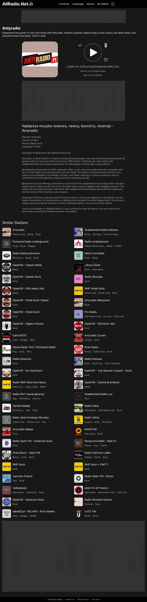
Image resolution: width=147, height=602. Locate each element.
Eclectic (36, 398)
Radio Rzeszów (22, 358)
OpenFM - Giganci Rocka (28, 323)
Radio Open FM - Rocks (99, 476)
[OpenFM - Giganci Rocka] (6, 326)
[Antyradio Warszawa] (78, 302)
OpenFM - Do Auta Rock (27, 370)
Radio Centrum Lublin (98, 452)
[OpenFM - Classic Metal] (6, 267)
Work (31, 457)
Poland (34, 140)
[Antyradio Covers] (78, 337)
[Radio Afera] (78, 408)
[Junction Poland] (6, 478)
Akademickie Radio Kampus (101, 229)
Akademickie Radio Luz (99, 394)
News (87, 515)
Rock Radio (91, 347)
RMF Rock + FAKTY (96, 464)
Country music (111, 234)
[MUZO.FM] (78, 431)
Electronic (18, 257)
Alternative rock (93, 316)
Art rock (107, 316)
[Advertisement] (73, 16)
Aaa (14, 398)
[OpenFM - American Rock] (6, 502)
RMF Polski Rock (95, 288)
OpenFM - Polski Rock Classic (31, 300)
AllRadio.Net (15, 3)
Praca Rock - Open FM (26, 452)
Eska (15, 339)
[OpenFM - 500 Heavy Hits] (6, 290)
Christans (107, 422)
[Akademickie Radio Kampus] (78, 232)
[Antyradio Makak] (6, 431)
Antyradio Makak (23, 429)
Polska (118, 246)
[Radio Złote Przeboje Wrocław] (6, 419)
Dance (88, 445)
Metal (33, 143)
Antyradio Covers (95, 335)
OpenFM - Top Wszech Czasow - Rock (108, 370)
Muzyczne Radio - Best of (100, 440)
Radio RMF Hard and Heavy (29, 382)
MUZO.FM (91, 429)
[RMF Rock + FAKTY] (78, 466)
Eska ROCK (19, 335)
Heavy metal (31, 386)
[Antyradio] (6, 232)
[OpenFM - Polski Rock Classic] (6, 302)
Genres (90, 3)
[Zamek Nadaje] (6, 408)
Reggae (32, 246)
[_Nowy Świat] (78, 267)
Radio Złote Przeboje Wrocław (31, 417)
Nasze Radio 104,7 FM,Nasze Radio (34, 347)
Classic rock (19, 234)
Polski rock (104, 293)
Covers (88, 339)
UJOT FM (90, 511)
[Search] (112, 3)
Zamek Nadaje (21, 405)
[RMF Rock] (6, 466)
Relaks (33, 515)
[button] (93, 52)
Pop (15, 351)
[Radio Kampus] (78, 361)
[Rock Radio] (78, 349)
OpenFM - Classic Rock (27, 276)
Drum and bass (112, 363)
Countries (64, 3)
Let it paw (95, 599)
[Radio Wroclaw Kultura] (78, 502)
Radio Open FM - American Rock (32, 440)
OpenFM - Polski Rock (26, 311)
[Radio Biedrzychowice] (6, 255)
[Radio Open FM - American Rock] (6, 443)
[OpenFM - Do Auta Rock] (6, 373)
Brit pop (97, 234)
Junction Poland (22, 476)
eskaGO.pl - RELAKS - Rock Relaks (34, 511)
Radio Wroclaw (94, 276)
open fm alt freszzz (96, 487)
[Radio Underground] (78, 243)
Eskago (23, 339)
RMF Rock (19, 464)
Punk (15, 246)
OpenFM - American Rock (28, 499)
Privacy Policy (83, 599)
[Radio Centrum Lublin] (78, 455)
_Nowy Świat (92, 265)
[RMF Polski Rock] (78, 290)
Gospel (88, 422)
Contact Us (69, 599)
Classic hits (18, 422)
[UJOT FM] (78, 513)
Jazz (27, 410)
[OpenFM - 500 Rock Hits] (78, 326)
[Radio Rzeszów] (6, 361)
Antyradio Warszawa (97, 300)
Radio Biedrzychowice (26, 253)
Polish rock (90, 293)
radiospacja (20, 487)
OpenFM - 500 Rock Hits (100, 323)
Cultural (89, 504)
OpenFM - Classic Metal (27, 265)
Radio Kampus (93, 358)
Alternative (97, 269)
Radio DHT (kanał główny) (29, 394)
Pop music (90, 433)
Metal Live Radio (95, 253)
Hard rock (18, 386)
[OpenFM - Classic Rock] (6, 279)
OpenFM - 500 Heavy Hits (28, 288)
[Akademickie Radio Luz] (78, 396)
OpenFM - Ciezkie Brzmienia (102, 382)
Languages (78, 3)
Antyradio (19, 229)
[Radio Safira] (78, 419)
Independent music (94, 246)
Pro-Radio (91, 311)
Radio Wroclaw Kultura (98, 499)
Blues (87, 234)
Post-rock (119, 316)
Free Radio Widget (55, 599)
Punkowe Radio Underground (30, 241)
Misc (29, 351)
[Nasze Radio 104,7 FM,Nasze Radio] (6, 349)
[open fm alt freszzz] (78, 490)
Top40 (103, 445)
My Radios (103, 3)
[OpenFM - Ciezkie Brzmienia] (78, 384)
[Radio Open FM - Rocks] (78, 478)
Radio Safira (92, 417)
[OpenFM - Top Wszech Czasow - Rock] (78, 373)
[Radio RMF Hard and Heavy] (6, 384)
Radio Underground (96, 241)
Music (16, 457)
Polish (37, 146)
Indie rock (122, 492)
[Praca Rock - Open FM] (6, 455)
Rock (39, 143)
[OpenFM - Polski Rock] (6, 314)
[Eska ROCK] (6, 337)
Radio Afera (92, 405)
